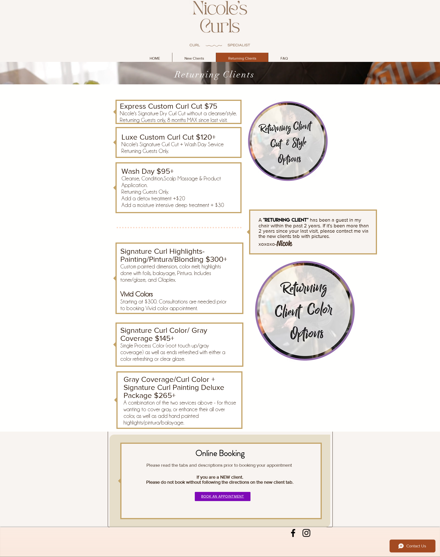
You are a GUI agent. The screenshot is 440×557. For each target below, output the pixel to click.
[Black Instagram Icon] (306, 533)
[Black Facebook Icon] (293, 533)
